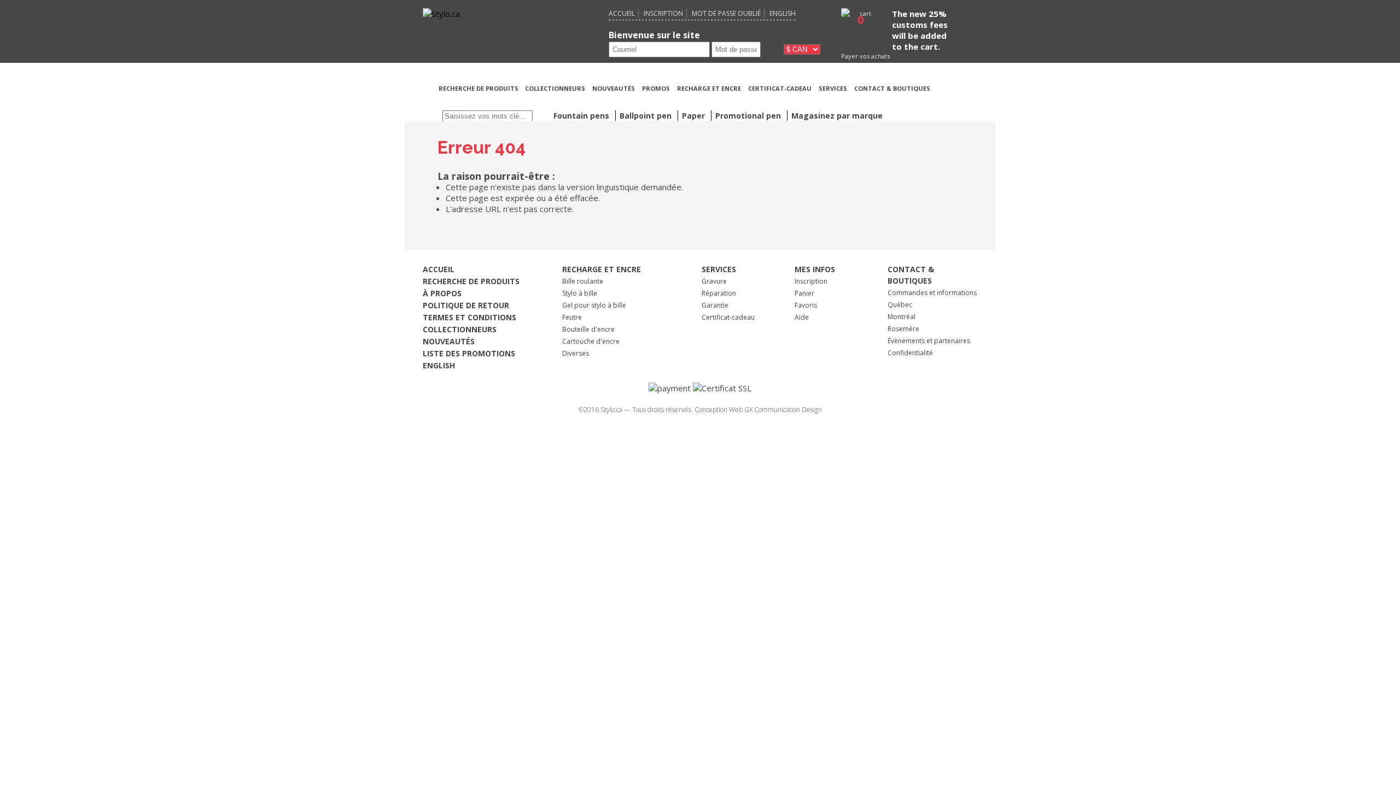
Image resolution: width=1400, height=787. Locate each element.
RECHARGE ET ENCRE (709, 88)
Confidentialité (910, 352)
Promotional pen (749, 115)
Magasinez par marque (837, 115)
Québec (900, 304)
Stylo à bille (579, 293)
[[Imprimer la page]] (956, 101)
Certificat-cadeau (728, 317)
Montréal (901, 316)
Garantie (715, 305)
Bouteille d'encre (588, 329)
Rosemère (903, 328)
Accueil (622, 13)
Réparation (719, 293)
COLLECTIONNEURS (555, 88)
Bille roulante (582, 281)
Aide (802, 317)
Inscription (663, 13)
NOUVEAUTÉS (613, 88)
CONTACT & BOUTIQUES (892, 88)
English (782, 13)
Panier (804, 293)
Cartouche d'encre (591, 341)
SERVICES (833, 88)
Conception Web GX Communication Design (758, 409)
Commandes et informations (932, 292)
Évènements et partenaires (929, 340)
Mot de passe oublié (726, 13)
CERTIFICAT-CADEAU (780, 88)
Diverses (575, 353)
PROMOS (656, 88)
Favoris (806, 305)
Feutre (572, 317)
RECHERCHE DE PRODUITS (479, 88)
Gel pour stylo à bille (594, 305)
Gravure (714, 281)
